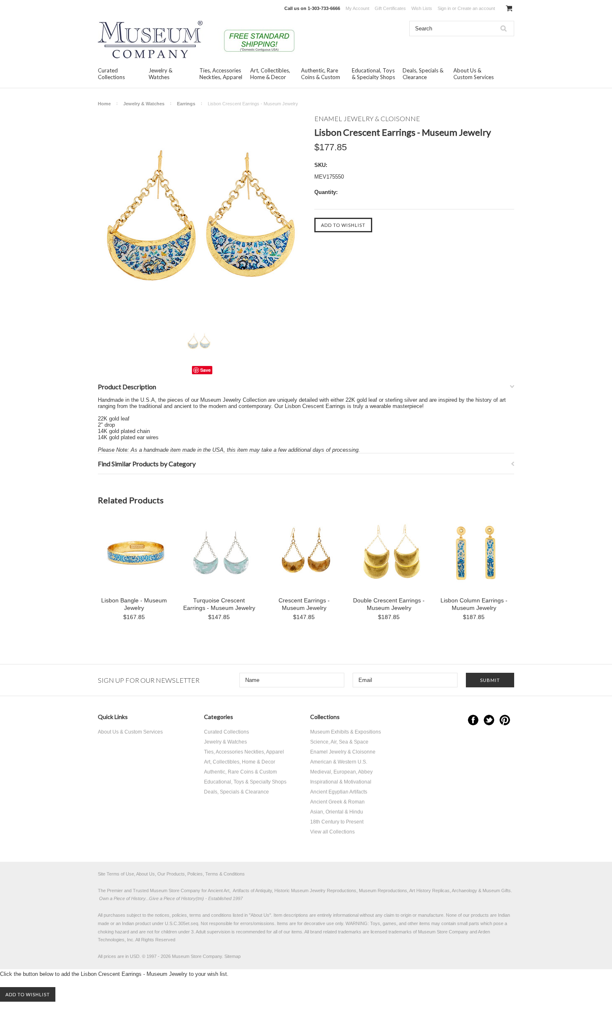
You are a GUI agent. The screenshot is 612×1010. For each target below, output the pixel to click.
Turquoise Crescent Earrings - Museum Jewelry (219, 604)
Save (205, 370)
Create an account (476, 8)
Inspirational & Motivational (340, 782)
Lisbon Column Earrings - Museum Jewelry (474, 604)
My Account (357, 8)
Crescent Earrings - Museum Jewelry (304, 604)
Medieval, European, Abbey (341, 772)
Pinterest (505, 720)
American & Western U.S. (338, 762)
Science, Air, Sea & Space (339, 742)
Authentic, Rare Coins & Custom (320, 73)
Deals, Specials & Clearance (423, 73)
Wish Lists (421, 8)
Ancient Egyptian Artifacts (338, 792)
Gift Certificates (390, 8)
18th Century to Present (336, 822)
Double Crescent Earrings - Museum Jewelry (389, 604)
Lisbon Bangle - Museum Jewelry (134, 604)
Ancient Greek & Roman (337, 802)
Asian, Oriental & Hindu (336, 812)
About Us (260, 915)
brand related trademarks (335, 931)
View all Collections (332, 832)
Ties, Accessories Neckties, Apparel (220, 73)
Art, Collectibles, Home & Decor (270, 73)
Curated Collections (111, 73)
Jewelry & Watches (160, 73)
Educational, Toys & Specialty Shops (373, 73)
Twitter (489, 720)
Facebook (473, 720)
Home (104, 103)
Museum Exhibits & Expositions (345, 732)
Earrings (186, 103)
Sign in (444, 8)
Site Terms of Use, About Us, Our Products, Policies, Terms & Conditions (171, 873)
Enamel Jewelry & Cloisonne (343, 752)
